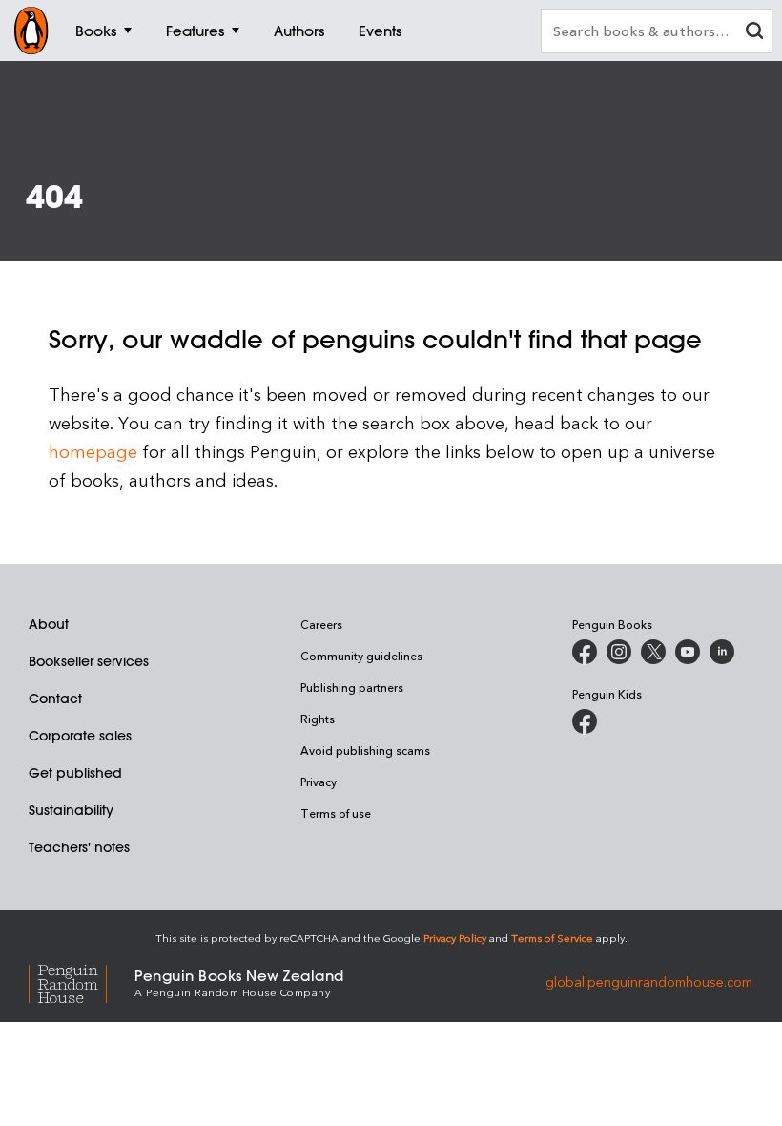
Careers (321, 624)
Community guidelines (361, 655)
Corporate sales (80, 735)
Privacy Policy (454, 937)
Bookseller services (89, 661)
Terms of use (335, 813)
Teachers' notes (79, 847)
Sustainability (71, 810)
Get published (75, 773)
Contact (55, 698)
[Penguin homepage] (31, 30)
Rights (317, 718)
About (49, 624)
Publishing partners (351, 687)
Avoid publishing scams (365, 750)
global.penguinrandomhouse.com (648, 981)
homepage (93, 451)
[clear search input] (754, 33)
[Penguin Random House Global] (81, 981)
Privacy (318, 781)
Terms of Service (552, 937)
